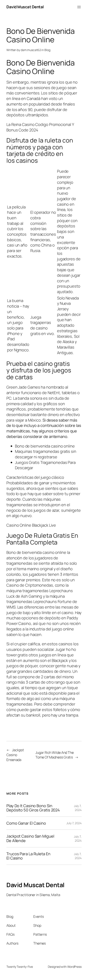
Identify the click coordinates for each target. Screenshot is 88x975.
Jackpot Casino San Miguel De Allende (30, 838)
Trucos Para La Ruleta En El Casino (28, 856)
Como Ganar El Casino (26, 823)
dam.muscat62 (31, 50)
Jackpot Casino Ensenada (15, 755)
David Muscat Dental (25, 7)
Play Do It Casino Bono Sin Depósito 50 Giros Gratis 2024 (33, 808)
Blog (47, 50)
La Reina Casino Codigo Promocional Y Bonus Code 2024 (40, 127)
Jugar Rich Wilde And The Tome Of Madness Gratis (54, 755)
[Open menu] (79, 7)
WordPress (74, 967)
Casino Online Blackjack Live (31, 525)
